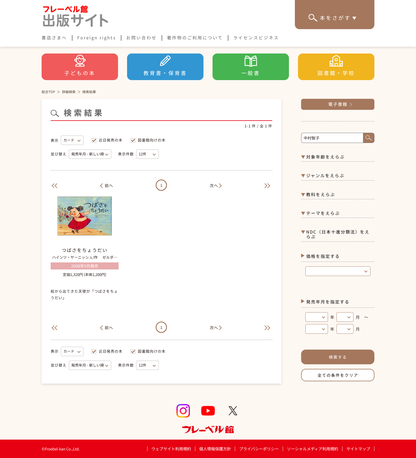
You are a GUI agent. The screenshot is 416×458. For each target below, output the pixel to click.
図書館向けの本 (152, 140)
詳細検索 (69, 91)
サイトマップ (358, 448)
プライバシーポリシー (259, 448)
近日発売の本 (111, 140)
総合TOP (48, 91)
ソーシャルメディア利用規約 (312, 448)
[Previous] (53, 185)
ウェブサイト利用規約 (171, 448)
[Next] (269, 185)
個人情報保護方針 (215, 448)
